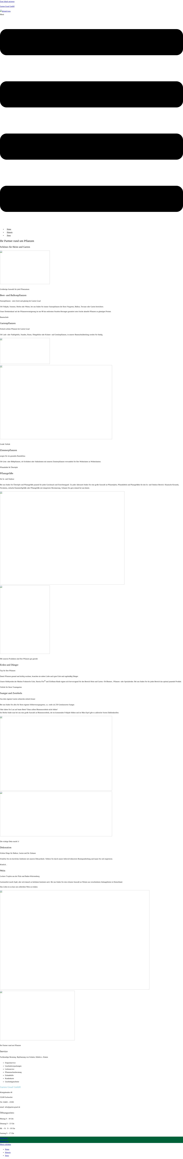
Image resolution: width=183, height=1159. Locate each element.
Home (9, 229)
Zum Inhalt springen (7, 1)
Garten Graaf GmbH (7, 6)
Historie (9, 232)
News (9, 235)
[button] (91, 119)
